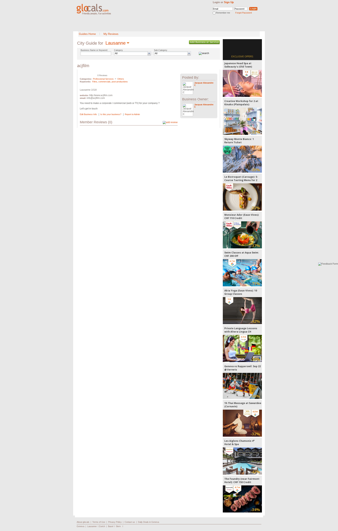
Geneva (80, 526)
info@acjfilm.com (96, 98)
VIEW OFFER (242, 83)
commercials (104, 81)
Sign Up (229, 2)
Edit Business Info (88, 114)
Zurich (102, 526)
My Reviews (110, 33)
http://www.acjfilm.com (100, 95)
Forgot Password (243, 13)
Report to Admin (132, 114)
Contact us (130, 522)
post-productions (120, 81)
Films (94, 81)
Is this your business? (110, 114)
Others (120, 79)
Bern (118, 526)
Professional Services (103, 79)
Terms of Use (98, 522)
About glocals (83, 522)
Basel (110, 526)
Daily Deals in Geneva (148, 522)
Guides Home (87, 33)
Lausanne (115, 43)
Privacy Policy (115, 522)
